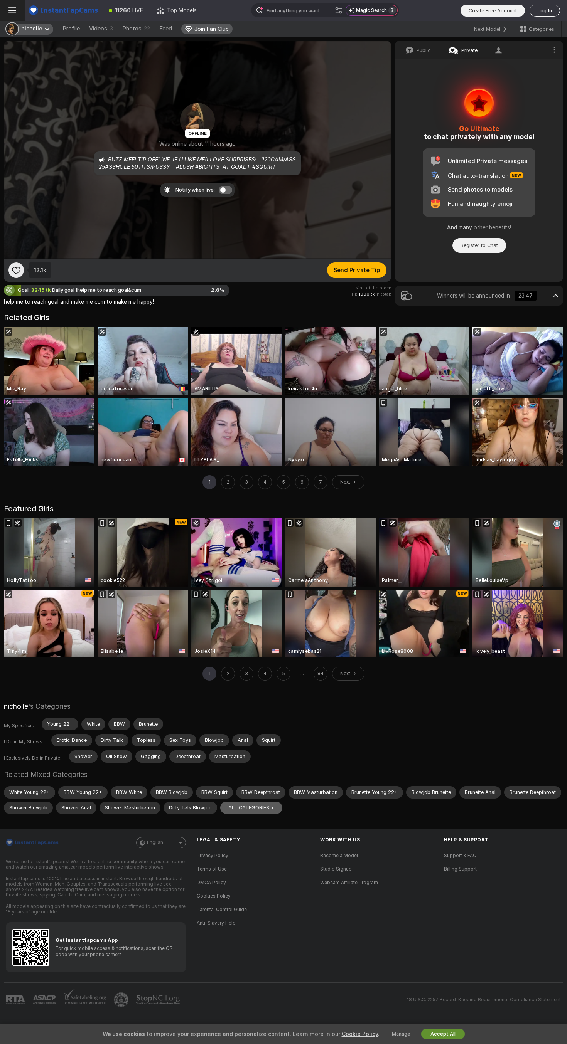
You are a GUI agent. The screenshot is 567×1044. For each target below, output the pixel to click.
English (155, 842)
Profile (71, 28)
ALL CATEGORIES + (251, 807)
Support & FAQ (460, 855)
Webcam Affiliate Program (349, 882)
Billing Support (460, 869)
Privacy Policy (212, 855)
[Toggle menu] (12, 10)
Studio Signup (336, 869)
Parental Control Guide (222, 909)
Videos (101, 28)
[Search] (338, 10)
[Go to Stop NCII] (159, 999)
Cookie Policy (360, 1034)
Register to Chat (479, 245)
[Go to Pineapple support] (122, 999)
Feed (165, 28)
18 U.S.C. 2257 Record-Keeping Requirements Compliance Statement (484, 999)
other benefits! (492, 227)
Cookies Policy (214, 896)
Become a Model (339, 855)
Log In (545, 10)
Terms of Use (212, 869)
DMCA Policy (211, 882)
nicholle (16, 706)
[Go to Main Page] (63, 10)
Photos (136, 28)
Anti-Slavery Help (216, 923)
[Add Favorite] (16, 270)
